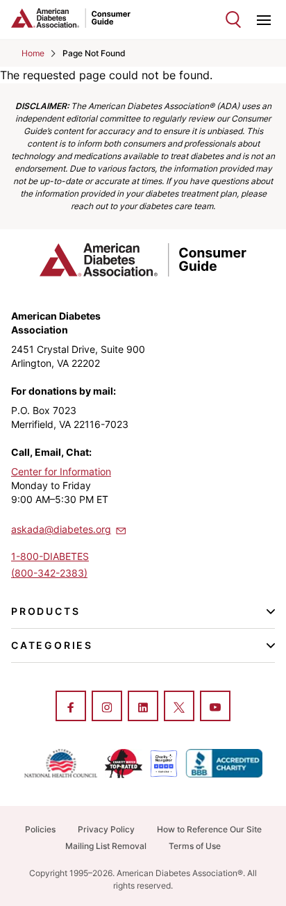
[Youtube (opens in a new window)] (215, 707)
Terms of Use (195, 846)
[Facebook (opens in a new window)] (70, 707)
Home (33, 53)
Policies (40, 829)
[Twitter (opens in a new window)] (179, 707)
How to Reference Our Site (209, 829)
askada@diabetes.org (61, 529)
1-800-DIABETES (50, 556)
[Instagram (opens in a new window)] (106, 707)
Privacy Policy (106, 829)
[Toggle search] (233, 19)
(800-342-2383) (49, 573)
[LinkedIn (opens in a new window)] (143, 707)
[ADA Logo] (77, 18)
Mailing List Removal (105, 846)
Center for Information (61, 471)
